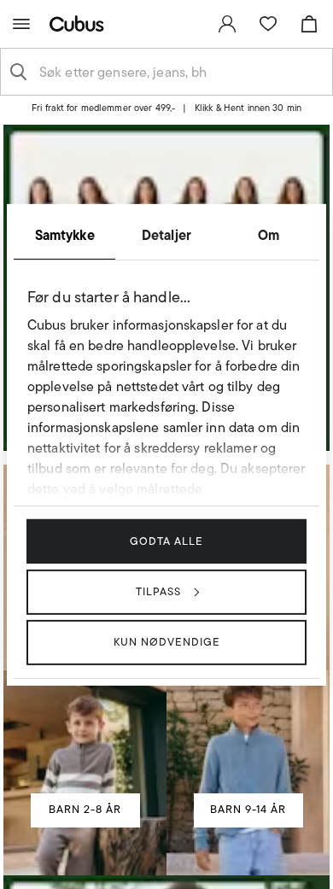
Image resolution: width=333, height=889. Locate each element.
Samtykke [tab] (65, 234)
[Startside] (80, 23)
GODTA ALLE (166, 540)
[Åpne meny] (21, 24)
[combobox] (180, 72)
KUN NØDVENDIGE (167, 642)
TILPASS (158, 591)
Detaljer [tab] (166, 234)
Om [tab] (268, 234)
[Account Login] (160, 114)
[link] (227, 24)
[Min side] (227, 24)
